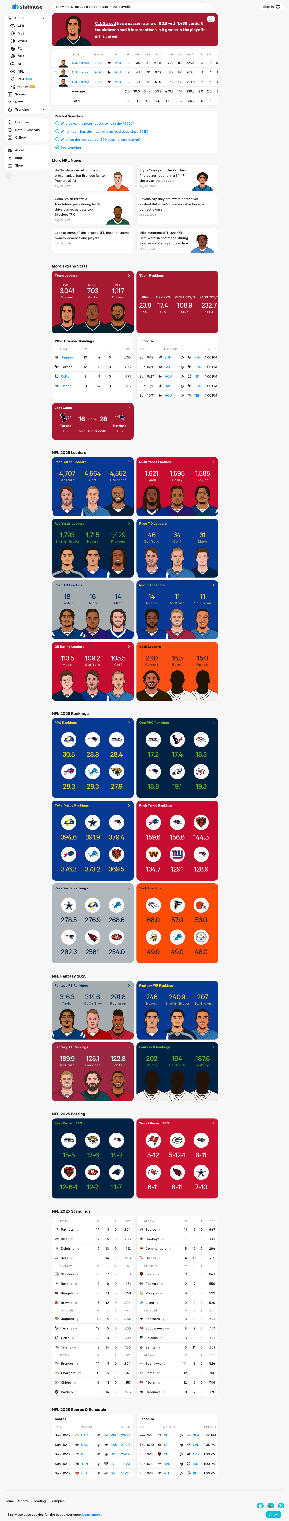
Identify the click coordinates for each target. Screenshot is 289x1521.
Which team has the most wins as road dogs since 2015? (105, 131)
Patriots (120, 425)
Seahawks (153, 1363)
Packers (152, 1283)
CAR (113, 1444)
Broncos (67, 1363)
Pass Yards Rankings (71, 888)
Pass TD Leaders (153, 523)
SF (166, 1444)
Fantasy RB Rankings (71, 985)
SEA (196, 1435)
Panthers (153, 1318)
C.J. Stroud (105, 23)
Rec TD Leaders (152, 585)
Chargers (68, 1373)
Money (23, 86)
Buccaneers (155, 1328)
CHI (166, 1454)
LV (112, 1463)
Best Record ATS (68, 1123)
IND (196, 376)
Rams (150, 1373)
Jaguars (67, 357)
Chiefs (66, 1382)
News (19, 101)
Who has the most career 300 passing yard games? (100, 139)
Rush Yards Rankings (156, 805)
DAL (168, 385)
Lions (150, 1302)
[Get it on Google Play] (270, 1506)
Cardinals (153, 1392)
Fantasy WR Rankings (156, 985)
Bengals (67, 1293)
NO (112, 1454)
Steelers (67, 1274)
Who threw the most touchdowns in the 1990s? (97, 123)
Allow (273, 1514)
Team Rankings (151, 275)
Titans (66, 385)
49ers (150, 1382)
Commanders (156, 1248)
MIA (113, 1435)
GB (112, 1473)
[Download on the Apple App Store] (260, 1506)
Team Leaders (66, 275)
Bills (64, 1239)
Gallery (20, 137)
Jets (64, 1258)
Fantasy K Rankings (155, 1047)
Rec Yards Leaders (70, 523)
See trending (71, 147)
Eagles (151, 1229)
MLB (21, 33)
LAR (196, 1444)
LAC (84, 1435)
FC (20, 48)
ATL (167, 1473)
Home (9, 1501)
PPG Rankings (66, 722)
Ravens (66, 1283)
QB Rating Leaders (69, 646)
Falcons (152, 1337)
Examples (22, 122)
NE (83, 1454)
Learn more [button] (91, 1514)
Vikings (151, 1293)
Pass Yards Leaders (71, 461)
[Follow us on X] (281, 1506)
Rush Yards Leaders (155, 461)
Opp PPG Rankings (154, 722)
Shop (19, 165)
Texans (66, 425)
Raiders (67, 1392)
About (20, 150)
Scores (20, 94)
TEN (197, 395)
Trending (39, 1501)
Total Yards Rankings (72, 805)
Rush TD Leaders (68, 585)
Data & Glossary (27, 129)
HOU (117, 62)
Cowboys (152, 1239)
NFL (21, 71)
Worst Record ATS (154, 1123)
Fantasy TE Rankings (71, 1047)
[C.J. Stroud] (63, 64)
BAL (167, 1463)
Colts (65, 376)
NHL (21, 63)
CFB (21, 25)
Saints (151, 1347)
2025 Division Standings (74, 341)
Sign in (268, 6)
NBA (21, 56)
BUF (168, 357)
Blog (18, 157)
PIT (195, 1473)
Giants (151, 1258)
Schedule (146, 341)
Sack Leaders (150, 646)
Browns (66, 1302)
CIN (167, 366)
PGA (21, 79)
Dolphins (67, 1248)
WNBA (23, 41)
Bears (150, 1274)
